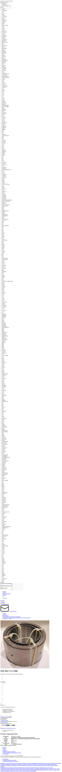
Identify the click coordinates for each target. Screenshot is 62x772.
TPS (3, 532)
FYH (3, 173)
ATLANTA (4, 32)
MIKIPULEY (4, 332)
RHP (3, 428)
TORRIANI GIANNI (6, 526)
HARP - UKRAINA (6, 201)
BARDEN (4, 41)
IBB (3, 221)
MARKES (4, 316)
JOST (3, 260)
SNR (3, 491)
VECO (3, 550)
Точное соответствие (6, 5)
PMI (3, 406)
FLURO (3, 163)
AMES (3, 22)
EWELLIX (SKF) (5, 135)
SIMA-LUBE (4, 474)
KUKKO (4, 292)
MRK (3, 346)
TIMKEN (4, 524)
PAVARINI (4, 395)
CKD (3, 79)
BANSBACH (4, 39)
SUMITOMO (4, 507)
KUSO (3, 293)
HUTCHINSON (5, 219)
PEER (3, 399)
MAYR (3, 317)
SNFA (3, 488)
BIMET (3, 55)
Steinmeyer (4, 499)
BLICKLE (4, 56)
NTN (3, 379)
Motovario (4, 342)
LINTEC (3, 304)
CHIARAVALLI (5, 76)
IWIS (3, 248)
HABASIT (4, 197)
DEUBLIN (4, 102)
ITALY (3, 246)
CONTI (3, 84)
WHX (3, 559)
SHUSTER (4, 468)
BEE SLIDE (4, 45)
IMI (2, 235)
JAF (3, 249)
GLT (3, 185)
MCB (3, 321)
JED (3, 253)
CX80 (3, 98)
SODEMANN (5, 492)
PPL (3, 410)
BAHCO (3, 37)
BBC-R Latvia (5, 42)
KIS (3, 278)
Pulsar (3, 416)
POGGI (3, 407)
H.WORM (4, 196)
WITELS (4, 562)
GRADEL (4, 191)
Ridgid (3, 429)
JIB (2, 255)
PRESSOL (4, 411)
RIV (3, 433)
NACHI (3, 351)
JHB (3, 254)
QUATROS (4, 418)
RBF (3, 423)
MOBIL (3, 337)
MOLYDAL (4, 338)
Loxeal (3, 308)
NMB (3, 371)
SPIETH (3, 493)
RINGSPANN (5, 431)
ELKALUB (4, 122)
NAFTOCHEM (5, 355)
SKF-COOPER (5, 480)
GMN (3, 187)
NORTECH (4, 374)
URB (3, 547)
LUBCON (4, 310)
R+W (3, 420)
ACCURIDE (4, 10)
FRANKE (4, 168)
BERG (3, 49)
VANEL (3, 548)
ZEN (3, 571)
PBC (3, 396)
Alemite (3, 19)
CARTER (4, 68)
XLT (3, 566)
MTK (3, 348)
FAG (3, 144)
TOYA (3, 530)
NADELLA (4, 353)
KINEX (3, 276)
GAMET (3, 175)
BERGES (4, 50)
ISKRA (3, 244)
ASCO (3, 30)
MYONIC (4, 350)
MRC (3, 345)
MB (2, 319)
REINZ (3, 424)
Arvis (3, 27)
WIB (3, 560)
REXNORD (4, 427)
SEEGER (4, 462)
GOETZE (4, 189)
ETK (3, 132)
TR (2, 533)
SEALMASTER (5, 461)
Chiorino (3, 78)
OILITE (3, 384)
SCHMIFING (4, 456)
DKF (3, 107)
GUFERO (4, 195)
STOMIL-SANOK (5, 504)
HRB (3, 218)
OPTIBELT (4, 385)
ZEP (3, 572)
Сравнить (4, 682)
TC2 (3, 515)
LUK (3, 311)
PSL (3, 413)
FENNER (4, 151)
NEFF (3, 361)
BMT (3, 58)
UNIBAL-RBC (5, 545)
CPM (3, 89)
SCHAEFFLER (5, 454)
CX (2, 96)
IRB (3, 241)
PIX (3, 403)
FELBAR (4, 150)
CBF (3, 71)
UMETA (3, 544)
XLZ (3, 567)
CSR (3, 94)
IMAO (3, 234)
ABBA (3, 9)
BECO (3, 44)
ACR (3, 13)
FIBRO (3, 155)
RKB (3, 434)
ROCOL (3, 436)
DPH (3, 111)
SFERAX (4, 463)
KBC (3, 269)
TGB (3, 519)
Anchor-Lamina (5, 25)
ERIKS (3, 128)
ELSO (3, 124)
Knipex (3, 285)
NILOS (3, 367)
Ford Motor (4, 167)
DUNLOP (4, 112)
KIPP (3, 277)
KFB (3, 272)
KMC (3, 282)
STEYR (3, 501)
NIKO (3, 366)
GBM (3, 180)
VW (3, 555)
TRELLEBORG (5, 535)
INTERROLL (4, 240)
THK (3, 520)
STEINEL (4, 498)
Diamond (4, 104)
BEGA (3, 47)
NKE (3, 369)
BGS (3, 54)
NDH (3, 360)
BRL (3, 64)
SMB (3, 484)
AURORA (4, 35)
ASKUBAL (4, 31)
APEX (3, 26)
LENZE (3, 299)
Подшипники (6, 759)
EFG (3, 115)
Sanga (3, 450)
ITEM (3, 247)
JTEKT (3, 261)
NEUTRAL (4, 362)
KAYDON (4, 268)
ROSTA (3, 440)
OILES (3, 383)
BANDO (4, 38)
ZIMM (3, 573)
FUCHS (3, 172)
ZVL (3, 577)
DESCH (3, 101)
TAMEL (3, 513)
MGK (3, 329)
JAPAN (3, 251)
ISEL (3, 243)
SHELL (3, 465)
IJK (2, 227)
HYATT (3, 220)
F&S (3, 138)
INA (3, 237)
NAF (3, 354)
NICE (3, 365)
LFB (3, 300)
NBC (3, 357)
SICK (3, 470)
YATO (3, 569)
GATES (3, 178)
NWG (3, 382)
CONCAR (4, 83)
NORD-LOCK (5, 373)
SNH (3, 490)
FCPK (3, 147)
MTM (3, 349)
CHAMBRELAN (5, 73)
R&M (3, 419)
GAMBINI (4, 174)
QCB (3, 417)
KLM (3, 280)
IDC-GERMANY (5, 225)
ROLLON (4, 437)
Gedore (3, 183)
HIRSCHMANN (5, 210)
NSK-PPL (4, 378)
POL (3, 408)
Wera (3, 558)
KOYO (3, 287)
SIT (2, 476)
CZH (3, 99)
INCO (3, 238)
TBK (3, 514)
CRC (3, 92)
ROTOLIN (4, 442)
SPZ (3, 495)
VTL (3, 554)
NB (2, 356)
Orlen (3, 388)
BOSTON (4, 61)
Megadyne (4, 325)
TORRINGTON (5, 527)
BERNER (4, 53)
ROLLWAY (4, 439)
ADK (3, 14)
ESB (3, 130)
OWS (3, 393)
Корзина (3, 602)
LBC (3, 295)
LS (2, 309)
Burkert (3, 66)
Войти (5, 598)
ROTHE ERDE (5, 441)
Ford (3, 166)
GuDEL (3, 194)
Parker (3, 394)
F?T (3, 139)
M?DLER (4, 314)
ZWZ (3, 579)
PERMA (3, 400)
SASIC (3, 452)
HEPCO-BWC (5, 206)
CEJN (3, 72)
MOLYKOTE (4, 339)
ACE (3, 11)
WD (3, 556)
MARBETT (4, 315)
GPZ (3, 190)
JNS (3, 257)
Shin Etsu (4, 467)
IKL (3, 229)
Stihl (3, 503)
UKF (3, 543)
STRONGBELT (5, 505)
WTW (3, 564)
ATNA (3, 33)
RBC (3, 422)
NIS (3, 368)
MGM (3, 331)
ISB (2, 242)
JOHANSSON (5, 258)
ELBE (3, 118)
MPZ (3, 344)
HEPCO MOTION (5, 204)
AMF (3, 24)
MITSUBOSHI (5, 336)
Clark (3, 81)
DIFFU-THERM (5, 106)
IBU (3, 224)
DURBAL (4, 113)
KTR (3, 291)
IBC (3, 223)
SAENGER (4, 447)
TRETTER (4, 536)
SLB (3, 481)
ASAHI (3, 28)
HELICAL (4, 202)
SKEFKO (4, 478)
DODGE (3, 109)
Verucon (3, 552)
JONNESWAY (5, 259)
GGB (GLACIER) (5, 184)
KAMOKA (4, 265)
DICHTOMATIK (5, 105)
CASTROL (4, 70)
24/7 (4, 595)
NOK (3, 372)
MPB (3, 343)
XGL (3, 565)
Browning (4, 65)
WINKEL (4, 561)
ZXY (3, 581)
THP (3, 522)
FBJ (3, 146)
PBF (3, 397)
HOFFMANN (5, 215)
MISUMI (4, 333)
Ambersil (3, 21)
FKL (3, 160)
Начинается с (4, 4)
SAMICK (4, 448)
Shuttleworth (4, 469)
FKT (3, 161)
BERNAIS (4, 51)
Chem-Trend (4, 75)
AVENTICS (4, 36)
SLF (3, 482)
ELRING (4, 123)
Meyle (3, 328)
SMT (3, 487)
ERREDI (4, 129)
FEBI (3, 149)
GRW (3, 192)
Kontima (3, 286)
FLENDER (4, 162)
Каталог (4, 591)
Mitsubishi (4, 334)
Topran (3, 525)
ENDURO (4, 126)
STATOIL (4, 497)
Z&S (3, 570)
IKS (3, 231)
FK (2, 157)
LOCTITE (4, 305)
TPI (2, 531)
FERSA (3, 152)
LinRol (3, 303)
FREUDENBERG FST (6, 169)
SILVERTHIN (5, 473)
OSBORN (4, 390)
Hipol (3, 209)
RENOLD (4, 425)
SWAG (3, 508)
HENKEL (4, 203)
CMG (3, 82)
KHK (3, 275)
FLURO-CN (4, 164)
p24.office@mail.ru (13, 611)
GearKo (3, 181)
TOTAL (3, 528)
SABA (3, 446)
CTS (3, 95)
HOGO (3, 217)
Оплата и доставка (7, 593)
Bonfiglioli (4, 59)
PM (2, 405)
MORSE (3, 340)
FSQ (3, 170)
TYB (3, 541)
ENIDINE (4, 127)
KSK (3, 288)
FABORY (4, 140)
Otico (3, 391)
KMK (3, 283)
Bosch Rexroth (5, 60)
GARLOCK (4, 177)
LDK (3, 298)
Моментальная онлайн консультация (8, 728)
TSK (3, 537)
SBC (3, 453)
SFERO (3, 464)
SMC (3, 485)
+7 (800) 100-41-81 (5, 604)
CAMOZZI (4, 67)
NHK (3, 363)
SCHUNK (4, 459)
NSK (3, 377)
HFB (3, 207)
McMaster (4, 323)
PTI (2, 414)
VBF (3, 549)
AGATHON (4, 16)
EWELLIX (4, 134)
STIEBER (4, 502)
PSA (3, 412)
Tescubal (3, 518)
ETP (3, 133)
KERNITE (4, 271)
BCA (3, 43)
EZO (3, 136)
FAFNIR (3, 143)
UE (2, 542)
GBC (3, 179)
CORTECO (4, 87)
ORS (3, 389)
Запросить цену (3, 717)
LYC (3, 312)
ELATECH (4, 117)
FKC (3, 158)
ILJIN (3, 232)
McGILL (3, 322)
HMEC (3, 213)
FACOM (3, 141)
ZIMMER (4, 575)
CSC (3, 93)
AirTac (3, 18)
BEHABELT (4, 48)
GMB (3, 186)
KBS (3, 270)
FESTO (3, 153)
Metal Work (4, 326)
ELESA (3, 119)
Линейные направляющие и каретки (10, 761)
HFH (3, 208)
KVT (3, 294)
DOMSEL (4, 110)
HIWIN (3, 212)
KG (2, 274)
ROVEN (3, 445)
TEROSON (4, 516)
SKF (3, 479)
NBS (3, 359)
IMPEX (3, 236)
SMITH (3, 486)
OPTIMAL (4, 386)
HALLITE (4, 198)
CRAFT (3, 90)
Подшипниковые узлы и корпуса (10, 760)
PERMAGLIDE (5, 401)
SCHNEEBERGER (6, 457)
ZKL (3, 576)
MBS (3, 320)
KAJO (3, 264)
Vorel (3, 553)
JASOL (3, 252)
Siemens (3, 471)
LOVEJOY (4, 306)
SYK (3, 510)
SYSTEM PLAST (5, 512)
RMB (3, 435)
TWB (3, 539)
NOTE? (3, 376)
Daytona (3, 100)
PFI (2, 402)
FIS (2, 156)
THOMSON (4, 521)
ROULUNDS (4, 444)
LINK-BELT (4, 302)
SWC (3, 509)
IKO (3, 230)
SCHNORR (4, 458)
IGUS (3, 226)
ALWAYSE (4, 20)
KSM (3, 289)
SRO (3, 496)
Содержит (4, 3)
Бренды (4, 592)
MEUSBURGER (5, 327)
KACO (3, 263)
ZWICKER (4, 578)
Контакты (5, 594)
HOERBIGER (5, 214)
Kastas (3, 266)
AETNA (3, 15)
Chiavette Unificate (5, 77)
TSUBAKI (4, 538)
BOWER (4, 62)
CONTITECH (5, 85)
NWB (3, 380)
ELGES (3, 121)
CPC (3, 88)
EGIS (3, 116)
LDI (3, 297)
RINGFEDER (5, 430)
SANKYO (4, 451)
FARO (3, 145)
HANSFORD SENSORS (7, 200)
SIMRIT (3, 475)
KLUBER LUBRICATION (7, 281)
